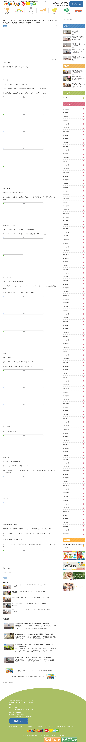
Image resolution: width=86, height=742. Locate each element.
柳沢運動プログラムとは (13, 726)
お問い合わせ (77, 4)
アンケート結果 (47, 726)
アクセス (54, 726)
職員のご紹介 (40, 726)
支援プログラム (23, 726)
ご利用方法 (30, 726)
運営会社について (70, 726)
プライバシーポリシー (61, 726)
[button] (84, 20)
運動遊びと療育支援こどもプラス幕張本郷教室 (73, 546)
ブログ (35, 726)
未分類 (5, 578)
